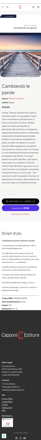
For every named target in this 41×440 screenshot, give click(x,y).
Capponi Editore (23, 433)
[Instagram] (20, 438)
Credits (5, 404)
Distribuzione (7, 407)
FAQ (3, 410)
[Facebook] (16, 438)
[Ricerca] (7, 7)
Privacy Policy (7, 399)
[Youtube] (24, 438)
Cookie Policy (7, 402)
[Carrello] (38, 7)
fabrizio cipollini (16, 98)
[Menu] (2, 7)
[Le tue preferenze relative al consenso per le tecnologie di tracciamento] (4, 436)
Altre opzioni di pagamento (20, 214)
